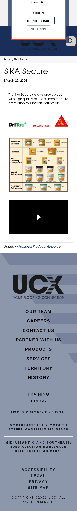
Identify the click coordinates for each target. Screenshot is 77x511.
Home (8, 59)
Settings (38, 28)
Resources (54, 246)
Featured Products (31, 246)
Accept (39, 12)
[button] (71, 41)
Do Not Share (38, 20)
